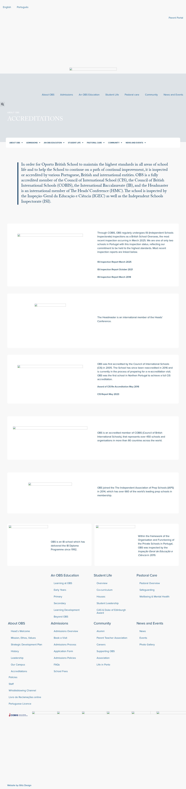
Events (143, 638)
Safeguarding (147, 590)
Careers (101, 644)
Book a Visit (60, 638)
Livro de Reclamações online (25, 697)
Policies (13, 677)
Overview (102, 583)
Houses (101, 596)
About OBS (48, 94)
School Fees (61, 671)
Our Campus (18, 664)
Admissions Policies (65, 658)
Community (151, 94)
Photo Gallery (147, 644)
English (7, 7)
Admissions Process (65, 644)
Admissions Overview (66, 631)
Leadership (17, 658)
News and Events (173, 94)
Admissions (66, 94)
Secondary (60, 603)
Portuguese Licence (20, 703)
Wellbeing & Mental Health (154, 596)
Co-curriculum (104, 590)
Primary (58, 596)
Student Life (112, 94)
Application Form (63, 651)
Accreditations (19, 671)
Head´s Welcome (20, 631)
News (143, 631)
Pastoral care (132, 94)
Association (103, 658)
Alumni (100, 631)
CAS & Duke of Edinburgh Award (111, 611)
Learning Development (66, 610)
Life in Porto (103, 664)
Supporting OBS (106, 651)
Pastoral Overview (150, 583)
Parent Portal (176, 17)
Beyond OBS (61, 616)
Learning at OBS (63, 583)
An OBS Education (89, 94)
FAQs (57, 664)
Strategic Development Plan (26, 644)
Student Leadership (108, 603)
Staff (11, 684)
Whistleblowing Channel (22, 690)
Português (22, 7)
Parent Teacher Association (112, 638)
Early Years (60, 590)
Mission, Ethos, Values (23, 638)
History (15, 651)
